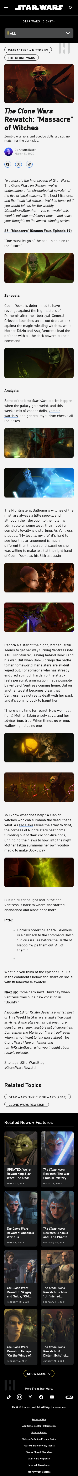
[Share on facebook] (7, 164)
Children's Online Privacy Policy (39, 1438)
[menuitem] (6, 8)
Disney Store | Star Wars (39, 1451)
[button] (39, 1373)
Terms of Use (39, 1419)
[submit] (71, 8)
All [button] (13, 33)
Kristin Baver (27, 149)
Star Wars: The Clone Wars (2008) (37, 1097)
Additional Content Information (39, 1425)
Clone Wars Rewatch (27, 1105)
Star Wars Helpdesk (39, 1458)
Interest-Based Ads (39, 1464)
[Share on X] (18, 164)
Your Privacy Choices (39, 1471)
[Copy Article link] (29, 164)
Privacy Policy (39, 1432)
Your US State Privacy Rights (39, 1445)
